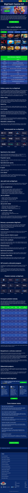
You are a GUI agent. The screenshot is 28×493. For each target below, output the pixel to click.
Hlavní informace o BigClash (5, 457)
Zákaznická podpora (4, 474)
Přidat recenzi (23, 382)
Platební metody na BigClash (6, 469)
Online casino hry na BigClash (6, 459)
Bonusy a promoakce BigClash (6, 466)
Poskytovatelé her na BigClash (6, 461)
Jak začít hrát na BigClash (5, 464)
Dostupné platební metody (5, 471)
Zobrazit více (14, 398)
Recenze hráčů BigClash (5, 476)
